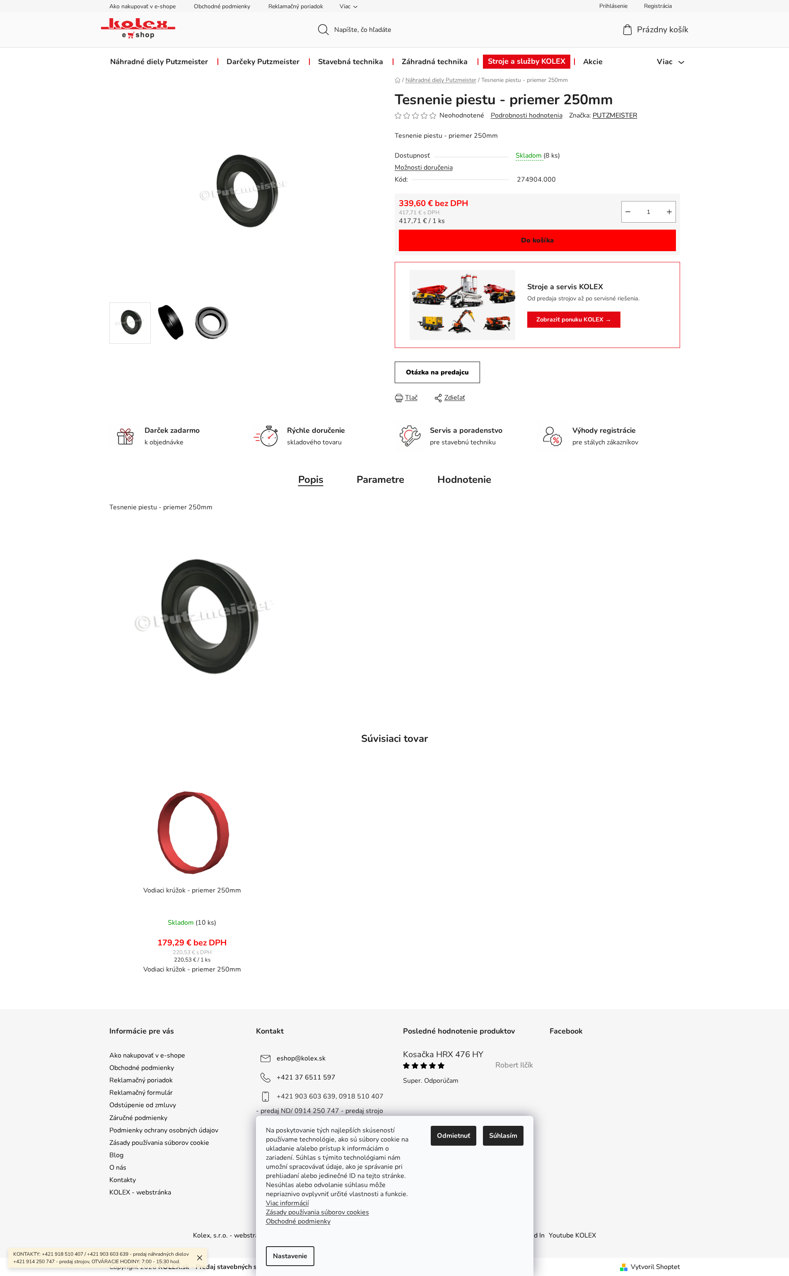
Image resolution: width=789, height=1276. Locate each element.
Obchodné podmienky (222, 6)
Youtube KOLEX (572, 1235)
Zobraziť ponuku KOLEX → (573, 319)
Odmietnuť (453, 1135)
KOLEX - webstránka (140, 1192)
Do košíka (537, 240)
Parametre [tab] (380, 479)
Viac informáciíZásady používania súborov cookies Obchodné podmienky (317, 1212)
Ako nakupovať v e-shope (142, 6)
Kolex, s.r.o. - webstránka (231, 1235)
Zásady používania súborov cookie (159, 1142)
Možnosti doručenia (424, 167)
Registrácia (658, 6)
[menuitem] (159, 62)
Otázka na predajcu (437, 372)
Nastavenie (290, 1256)
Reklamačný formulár (141, 1092)
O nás (117, 1167)
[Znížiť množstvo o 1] (628, 211)
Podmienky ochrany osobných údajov (163, 1130)
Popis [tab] (310, 479)
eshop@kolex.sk (301, 1058)
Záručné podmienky (138, 1117)
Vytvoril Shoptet (655, 1266)
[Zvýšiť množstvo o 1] (669, 211)
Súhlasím (503, 1135)
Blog (116, 1155)
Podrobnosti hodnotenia (526, 115)
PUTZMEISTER (615, 115)
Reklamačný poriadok (295, 6)
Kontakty (122, 1180)
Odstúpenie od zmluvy (142, 1105)
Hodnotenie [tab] (464, 479)
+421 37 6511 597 (306, 1077)
